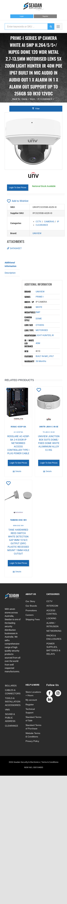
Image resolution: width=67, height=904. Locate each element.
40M (38, 343)
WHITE (39, 307)
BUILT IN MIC (42, 356)
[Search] (51, 26)
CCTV (38, 221)
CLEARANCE (42, 225)
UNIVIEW (37, 233)
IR (53, 335)
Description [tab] (10, 273)
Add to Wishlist (20, 200)
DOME (39, 318)
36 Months (41, 361)
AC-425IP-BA (18, 432)
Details (18, 471)
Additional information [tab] (10, 264)
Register (45, 16)
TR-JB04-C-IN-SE (49, 432)
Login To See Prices (17, 187)
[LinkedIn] (49, 699)
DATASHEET (16, 248)
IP (58, 221)
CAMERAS (49, 221)
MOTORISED (42, 330)
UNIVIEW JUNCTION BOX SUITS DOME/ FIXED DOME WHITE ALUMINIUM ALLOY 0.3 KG (49, 443)
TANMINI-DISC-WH (18, 520)
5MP (38, 312)
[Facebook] (49, 693)
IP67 (51, 356)
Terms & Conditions (49, 762)
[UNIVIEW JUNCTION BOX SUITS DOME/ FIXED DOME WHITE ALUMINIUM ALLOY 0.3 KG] (48, 404)
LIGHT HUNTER (43, 335)
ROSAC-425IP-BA (18, 427)
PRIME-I (39, 296)
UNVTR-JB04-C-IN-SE (48, 427)
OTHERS (40, 325)
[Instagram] (58, 693)
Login (22, 16)
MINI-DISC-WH (18, 525)
